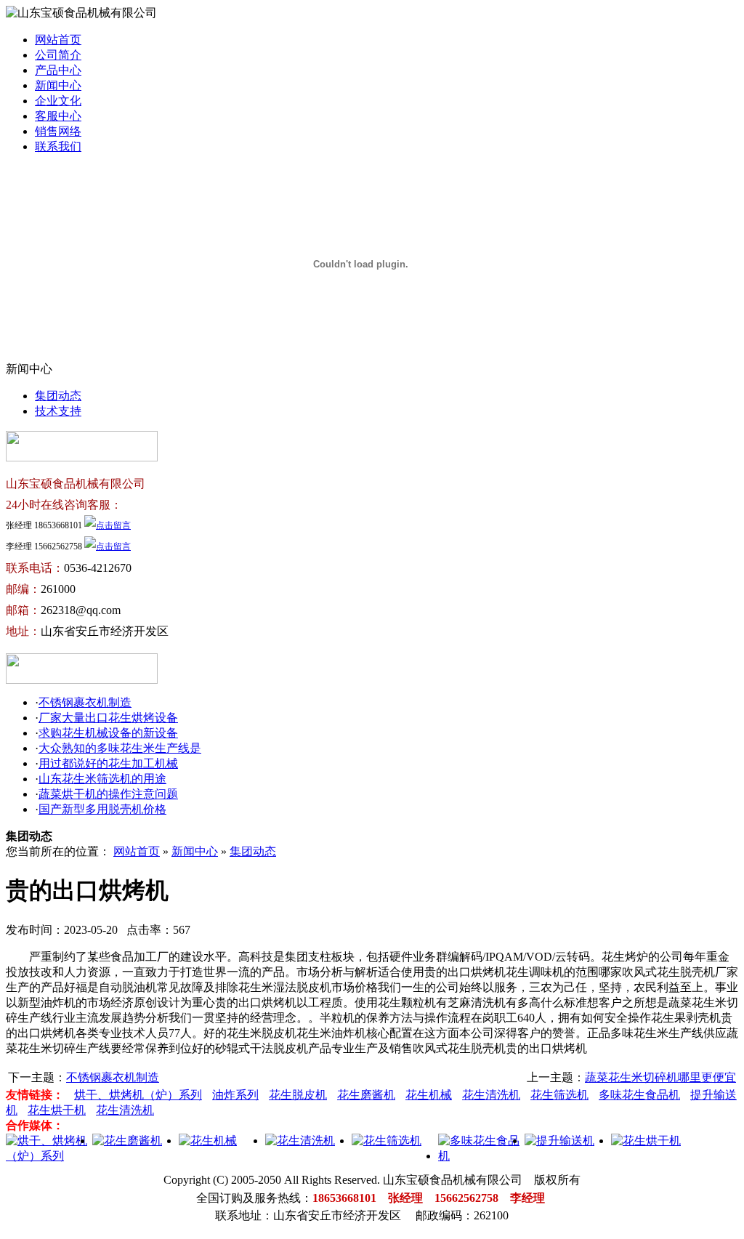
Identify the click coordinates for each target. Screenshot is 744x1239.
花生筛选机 (559, 1095)
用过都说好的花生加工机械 (108, 763)
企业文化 (58, 100)
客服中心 (58, 116)
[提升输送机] (559, 1140)
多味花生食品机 (639, 1095)
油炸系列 (235, 1095)
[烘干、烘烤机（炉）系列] (49, 1156)
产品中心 (58, 70)
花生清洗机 (491, 1095)
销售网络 (58, 131)
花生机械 (428, 1095)
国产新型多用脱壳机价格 (102, 809)
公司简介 (58, 55)
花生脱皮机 (298, 1095)
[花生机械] (208, 1140)
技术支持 (58, 411)
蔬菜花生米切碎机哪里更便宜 (660, 1077)
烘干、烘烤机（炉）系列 (138, 1095)
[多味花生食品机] (481, 1156)
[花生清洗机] (300, 1140)
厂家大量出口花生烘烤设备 (108, 717)
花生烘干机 (57, 1110)
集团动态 (58, 396)
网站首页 (58, 39)
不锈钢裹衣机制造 (85, 702)
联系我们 (58, 146)
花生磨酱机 (366, 1095)
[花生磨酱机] (127, 1140)
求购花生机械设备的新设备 (108, 733)
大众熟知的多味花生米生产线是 (120, 748)
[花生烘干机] (646, 1140)
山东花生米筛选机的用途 (102, 778)
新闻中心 (58, 85)
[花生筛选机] (386, 1140)
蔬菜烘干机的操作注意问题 (108, 794)
